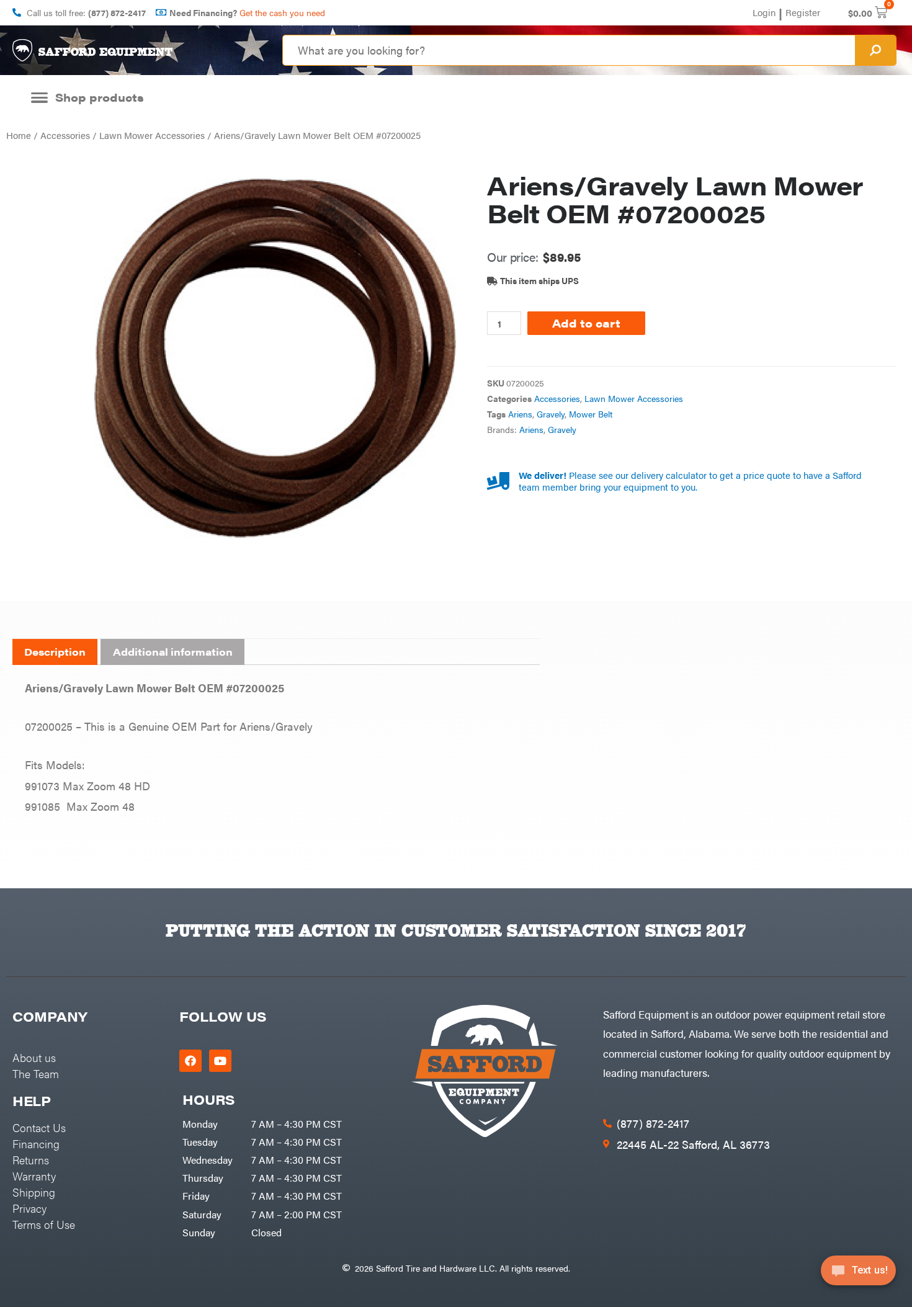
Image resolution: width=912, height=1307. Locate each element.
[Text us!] (858, 1274)
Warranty (34, 1176)
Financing (36, 1143)
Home (18, 134)
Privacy (29, 1208)
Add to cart (586, 323)
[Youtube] (220, 1061)
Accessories (65, 134)
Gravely (551, 414)
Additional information (173, 652)
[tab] (54, 652)
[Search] (875, 50)
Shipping (33, 1192)
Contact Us (39, 1127)
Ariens (520, 414)
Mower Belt (590, 414)
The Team (35, 1073)
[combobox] (569, 50)
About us (34, 1057)
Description (55, 652)
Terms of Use (43, 1224)
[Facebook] (190, 1061)
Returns (30, 1159)
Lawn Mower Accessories (152, 134)
